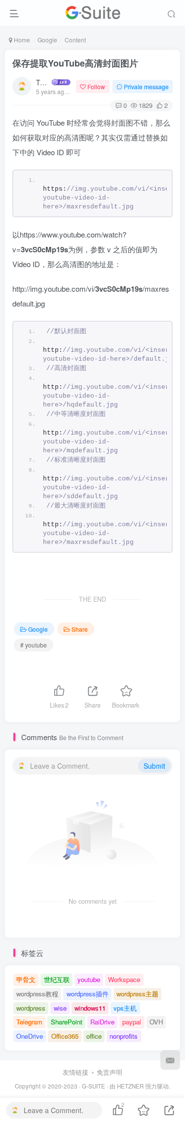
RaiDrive (102, 1021)
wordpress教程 (37, 993)
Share (80, 629)
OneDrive (29, 1036)
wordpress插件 (88, 993)
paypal (131, 1021)
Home (21, 39)
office (94, 1036)
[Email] (170, 1060)
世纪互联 (57, 979)
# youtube (33, 645)
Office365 (64, 1036)
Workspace (124, 979)
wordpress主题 (137, 993)
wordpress (30, 1008)
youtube (88, 979)
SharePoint (66, 1021)
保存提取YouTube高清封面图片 (75, 63)
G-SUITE (93, 1086)
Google (47, 39)
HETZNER (130, 1086)
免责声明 (109, 1072)
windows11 (90, 1008)
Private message (146, 86)
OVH (156, 1021)
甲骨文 (26, 979)
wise (60, 1008)
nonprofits (124, 1036)
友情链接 (75, 1072)
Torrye (43, 82)
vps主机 (125, 1008)
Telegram (29, 1021)
